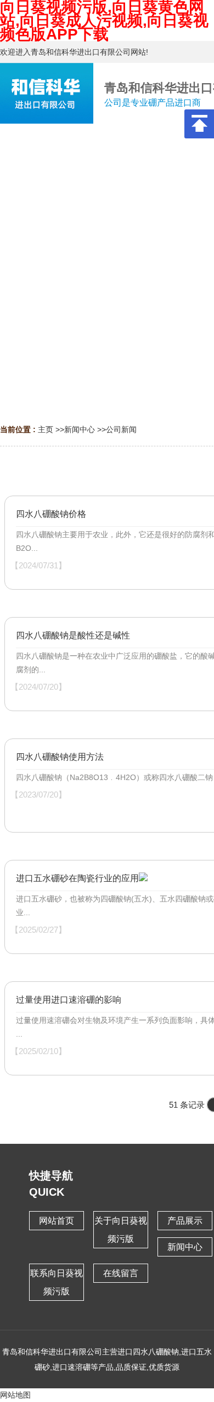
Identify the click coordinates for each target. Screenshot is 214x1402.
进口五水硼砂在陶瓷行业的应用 (77, 878)
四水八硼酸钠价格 (51, 514)
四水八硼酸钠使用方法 (60, 756)
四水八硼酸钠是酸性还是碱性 (73, 635)
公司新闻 (121, 429)
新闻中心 (79, 429)
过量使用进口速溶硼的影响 (68, 999)
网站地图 (15, 1395)
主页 (45, 429)
